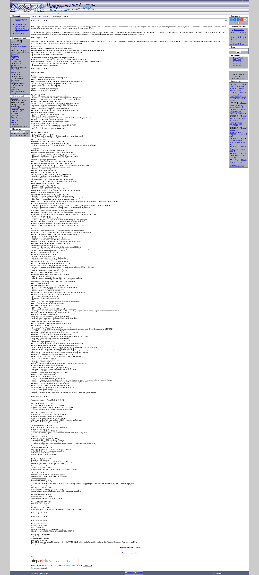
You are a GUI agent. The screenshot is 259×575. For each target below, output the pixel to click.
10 (245, 37)
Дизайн (13, 73)
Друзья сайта (19, 33)
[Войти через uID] (231, 19)
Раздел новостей (20, 26)
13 (236, 39)
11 (50, 16)
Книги (13, 54)
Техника (14, 99)
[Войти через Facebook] (238, 19)
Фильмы (14, 41)
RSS (247, 0)
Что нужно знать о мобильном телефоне (237, 112)
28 (238, 44)
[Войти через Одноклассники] (238, 23)
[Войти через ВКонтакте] (234, 19)
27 (236, 44)
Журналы (14, 56)
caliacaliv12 (67, 565)
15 (240, 39)
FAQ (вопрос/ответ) (22, 30)
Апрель (45, 16)
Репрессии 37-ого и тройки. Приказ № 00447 (238, 141)
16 (243, 39)
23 (243, 41)
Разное (13, 89)
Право (13, 115)
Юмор (13, 69)
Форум (17, 31)
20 (236, 41)
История (14, 113)
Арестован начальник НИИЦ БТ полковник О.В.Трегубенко (237, 88)
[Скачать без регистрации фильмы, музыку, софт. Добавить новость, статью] (27, 12)
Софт (13, 58)
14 (238, 39)
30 (243, 44)
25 (231, 44)
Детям (13, 82)
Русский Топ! (238, 58)
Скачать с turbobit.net (130, 553)
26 (233, 44)
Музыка (14, 61)
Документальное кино (19, 46)
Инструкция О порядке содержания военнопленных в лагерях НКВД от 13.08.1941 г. (238, 121)
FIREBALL (237, 60)
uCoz (223, 573)
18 (231, 41)
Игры (13, 65)
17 (245, 39)
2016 (39, 16)
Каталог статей (20, 28)
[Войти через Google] (245, 19)
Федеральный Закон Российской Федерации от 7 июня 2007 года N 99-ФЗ (238, 97)
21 (238, 41)
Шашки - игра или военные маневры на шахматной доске (237, 164)
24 (245, 41)
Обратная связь (20, 24)
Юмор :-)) (14, 120)
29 (240, 44)
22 (240, 41)
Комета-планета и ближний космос (236, 106)
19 (233, 41)
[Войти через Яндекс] (241, 19)
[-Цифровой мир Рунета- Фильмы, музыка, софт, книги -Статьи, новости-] (70, 12)
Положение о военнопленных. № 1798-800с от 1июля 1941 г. (238, 133)
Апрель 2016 (238, 30)
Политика (14, 108)
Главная (60, 13)
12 (233, 39)
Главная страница (21, 19)
